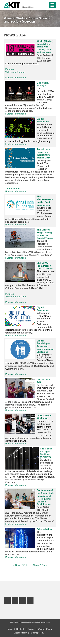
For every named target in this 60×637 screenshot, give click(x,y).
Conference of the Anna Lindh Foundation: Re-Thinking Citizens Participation (45, 497)
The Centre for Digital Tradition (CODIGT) (46, 452)
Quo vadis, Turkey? (43, 84)
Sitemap (34, 632)
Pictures (9, 69)
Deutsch (20, 629)
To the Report (12, 188)
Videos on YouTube (15, 296)
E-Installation (44, 529)
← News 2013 (19, 565)
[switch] (45, 5)
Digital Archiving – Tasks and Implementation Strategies (45, 346)
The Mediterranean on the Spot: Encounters (45, 200)
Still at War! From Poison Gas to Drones (45, 266)
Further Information (15, 77)
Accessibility (20, 632)
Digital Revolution (43, 120)
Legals (31, 629)
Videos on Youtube (15, 72)
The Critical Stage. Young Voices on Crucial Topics (45, 233)
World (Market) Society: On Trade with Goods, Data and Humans (45, 47)
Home (9, 629)
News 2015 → (40, 565)
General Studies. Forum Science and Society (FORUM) (29, 7)
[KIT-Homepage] (12, 4)
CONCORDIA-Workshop (44, 417)
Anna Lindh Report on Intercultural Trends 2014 (43, 153)
